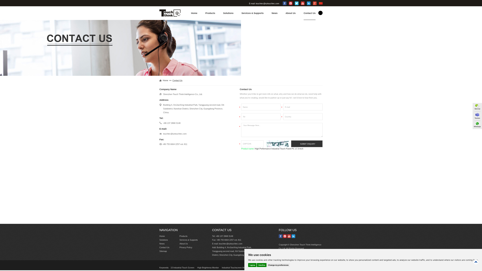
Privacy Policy (185, 247)
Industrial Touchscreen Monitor (236, 268)
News (275, 13)
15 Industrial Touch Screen (183, 268)
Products (210, 13)
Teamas (477, 118)
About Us (291, 13)
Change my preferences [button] (278, 265)
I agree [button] (252, 265)
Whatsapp (477, 126)
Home (194, 13)
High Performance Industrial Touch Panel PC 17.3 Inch (278, 149)
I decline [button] (261, 265)
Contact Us (310, 13)
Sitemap (163, 251)
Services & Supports (253, 13)
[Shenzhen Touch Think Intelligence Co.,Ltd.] (169, 16)
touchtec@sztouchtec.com (267, 4)
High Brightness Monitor (208, 268)
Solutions (228, 13)
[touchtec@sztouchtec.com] (477, 115)
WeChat (477, 109)
